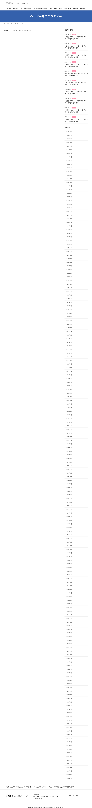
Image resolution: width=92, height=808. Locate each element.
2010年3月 (69, 771)
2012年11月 (69, 705)
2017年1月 (69, 531)
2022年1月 (69, 331)
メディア (29, 787)
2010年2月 (69, 774)
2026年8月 (69, 131)
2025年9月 (69, 171)
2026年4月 (69, 146)
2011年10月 (69, 738)
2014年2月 (69, 654)
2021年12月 (69, 335)
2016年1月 (69, 571)
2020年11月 (69, 382)
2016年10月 (69, 542)
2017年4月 (69, 520)
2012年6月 (69, 723)
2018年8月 (69, 480)
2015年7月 (69, 593)
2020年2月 (69, 415)
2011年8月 (69, 742)
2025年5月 (69, 186)
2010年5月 (69, 763)
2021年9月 (69, 346)
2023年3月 (69, 280)
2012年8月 (69, 716)
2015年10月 (69, 582)
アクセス (44, 787)
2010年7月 (69, 760)
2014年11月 (69, 622)
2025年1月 (69, 200)
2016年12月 (69, 535)
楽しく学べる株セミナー (30, 786)
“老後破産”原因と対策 (68, 786)
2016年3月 (69, 564)
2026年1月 (69, 157)
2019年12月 (69, 422)
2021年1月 (69, 375)
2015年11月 (69, 578)
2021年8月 (69, 349)
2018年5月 (69, 487)
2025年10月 (69, 168)
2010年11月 (69, 753)
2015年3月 (69, 607)
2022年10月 (69, 298)
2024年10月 (69, 211)
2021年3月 (69, 367)
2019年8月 (69, 436)
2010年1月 (69, 778)
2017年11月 (69, 506)
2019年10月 (69, 429)
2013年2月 (69, 694)
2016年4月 (69, 560)
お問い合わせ (60, 787)
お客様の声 (20, 787)
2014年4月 (69, 647)
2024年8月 (69, 218)
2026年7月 (69, 135)
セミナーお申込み (10, 787)
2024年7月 (69, 222)
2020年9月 (69, 389)
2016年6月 (69, 556)
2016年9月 (69, 545)
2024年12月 (69, 204)
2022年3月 (69, 324)
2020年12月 (69, 378)
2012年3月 (69, 731)
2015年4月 (69, 604)
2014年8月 (69, 633)
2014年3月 (69, 651)
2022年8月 (69, 306)
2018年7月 (69, 484)
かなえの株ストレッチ (44, 786)
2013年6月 (69, 680)
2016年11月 (69, 538)
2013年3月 (69, 691)
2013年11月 (69, 662)
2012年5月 (69, 727)
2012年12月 (69, 702)
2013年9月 (69, 669)
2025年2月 (69, 197)
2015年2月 (69, 611)
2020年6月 (69, 400)
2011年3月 (69, 749)
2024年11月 (69, 208)
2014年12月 (69, 618)
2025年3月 (69, 193)
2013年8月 (69, 673)
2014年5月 (69, 644)
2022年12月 (69, 291)
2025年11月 (69, 164)
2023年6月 (69, 269)
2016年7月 (69, 553)
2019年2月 (69, 458)
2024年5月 (69, 229)
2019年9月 (69, 433)
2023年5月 (69, 273)
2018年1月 (69, 498)
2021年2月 (69, 371)
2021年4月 (69, 364)
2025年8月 (69, 175)
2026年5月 (69, 142)
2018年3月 (69, 495)
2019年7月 (69, 440)
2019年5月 (69, 447)
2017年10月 (69, 509)
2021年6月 (69, 356)
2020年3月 (69, 411)
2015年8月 (69, 589)
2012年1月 (69, 734)
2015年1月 (69, 615)
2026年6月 (69, 139)
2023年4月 (69, 277)
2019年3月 (69, 455)
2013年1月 (69, 698)
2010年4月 (69, 767)
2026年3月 (69, 149)
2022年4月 (69, 320)
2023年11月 (69, 251)
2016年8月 (69, 549)
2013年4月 (69, 687)
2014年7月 (69, 636)
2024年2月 (69, 240)
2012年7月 (69, 720)
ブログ (74, 34)
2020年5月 (69, 404)
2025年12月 (69, 160)
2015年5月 (69, 600)
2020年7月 (69, 397)
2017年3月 (69, 524)
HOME (7, 786)
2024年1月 (69, 244)
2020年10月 (69, 386)
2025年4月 (69, 189)
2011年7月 (69, 745)
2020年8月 (69, 393)
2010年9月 (69, 756)
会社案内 (37, 787)
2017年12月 (69, 502)
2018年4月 (69, 491)
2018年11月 (69, 469)
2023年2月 (69, 284)
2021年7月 (69, 353)
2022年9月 (69, 302)
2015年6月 (69, 596)
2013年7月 (69, 676)
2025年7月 (69, 178)
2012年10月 (69, 709)
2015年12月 (69, 575)
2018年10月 (69, 473)
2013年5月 (69, 684)
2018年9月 (69, 476)
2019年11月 (69, 426)
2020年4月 (69, 407)
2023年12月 (69, 248)
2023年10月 (69, 255)
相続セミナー (56, 786)
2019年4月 (69, 451)
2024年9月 (69, 215)
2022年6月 (69, 313)
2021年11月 (69, 338)
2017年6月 (69, 516)
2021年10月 (69, 342)
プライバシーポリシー (72, 787)
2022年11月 (69, 295)
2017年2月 (69, 527)
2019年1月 (69, 462)
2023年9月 (69, 258)
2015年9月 (69, 585)
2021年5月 (69, 360)
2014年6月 (69, 640)
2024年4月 (69, 233)
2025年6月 (69, 182)
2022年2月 (69, 327)
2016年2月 (69, 567)
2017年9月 (69, 513)
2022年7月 (69, 309)
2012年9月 (69, 713)
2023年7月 (69, 266)
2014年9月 (69, 629)
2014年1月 (69, 658)
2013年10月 (69, 665)
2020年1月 (69, 418)
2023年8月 (69, 262)
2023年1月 (69, 287)
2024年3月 (69, 237)
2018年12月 (69, 466)
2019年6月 (69, 444)
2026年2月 (69, 153)
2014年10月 (69, 625)
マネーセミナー (16, 786)
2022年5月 (69, 317)
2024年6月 (69, 226)
